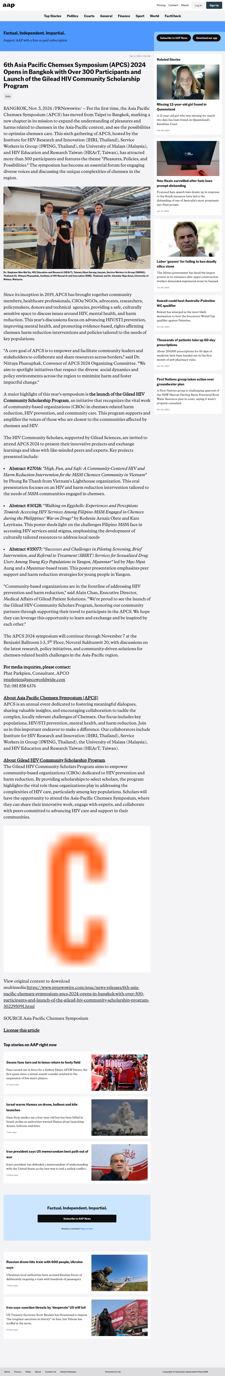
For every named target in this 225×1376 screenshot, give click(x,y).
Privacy (17, 1372)
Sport (140, 16)
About (185, 5)
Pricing (161, 5)
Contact (173, 5)
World (154, 16)
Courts (89, 16)
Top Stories (52, 16)
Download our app (206, 38)
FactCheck (173, 16)
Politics (72, 16)
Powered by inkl (113, 1372)
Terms (7, 1372)
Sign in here (87, 1228)
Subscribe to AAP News (173, 38)
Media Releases (68, 1372)
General (106, 16)
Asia (7, 96)
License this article (22, 1030)
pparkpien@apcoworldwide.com (34, 679)
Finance (124, 16)
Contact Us (50, 1372)
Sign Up (214, 5)
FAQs (28, 1372)
